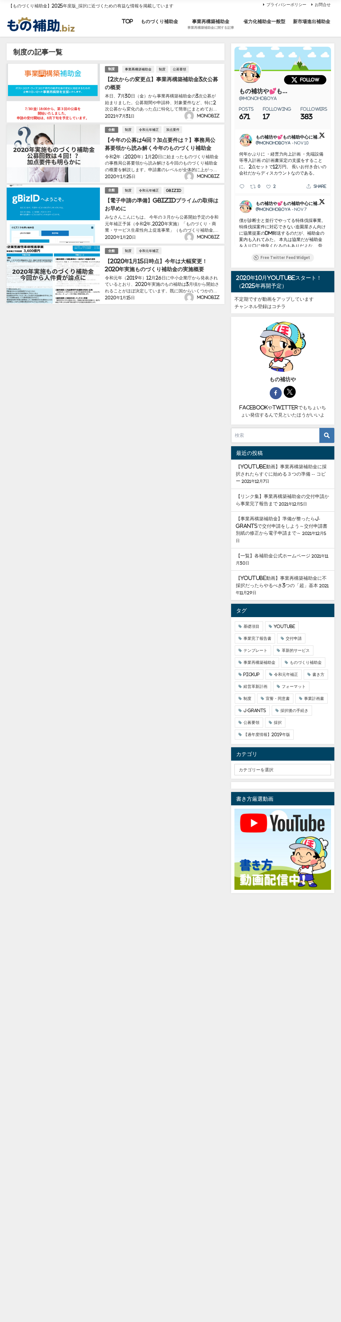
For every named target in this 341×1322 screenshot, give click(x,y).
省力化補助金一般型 (264, 21)
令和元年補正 (149, 129)
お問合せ (323, 5)
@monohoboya (258, 98)
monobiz (208, 116)
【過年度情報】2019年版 (266, 735)
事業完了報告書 (257, 638)
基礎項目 (251, 626)
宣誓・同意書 (278, 699)
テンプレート (255, 650)
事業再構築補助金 (138, 69)
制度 (111, 68)
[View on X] (322, 135)
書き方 (318, 675)
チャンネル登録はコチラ (260, 306)
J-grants (254, 711)
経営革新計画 (255, 687)
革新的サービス (296, 650)
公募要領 (179, 69)
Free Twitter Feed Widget (285, 257)
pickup (251, 675)
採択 (278, 723)
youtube (284, 626)
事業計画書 (314, 699)
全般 (111, 129)
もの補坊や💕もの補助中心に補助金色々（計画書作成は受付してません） (264, 91)
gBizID (173, 190)
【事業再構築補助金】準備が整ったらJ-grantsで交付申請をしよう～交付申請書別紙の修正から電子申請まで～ (281, 525)
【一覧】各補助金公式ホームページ (273, 555)
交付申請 (294, 638)
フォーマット (294, 687)
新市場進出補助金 (311, 21)
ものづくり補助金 (159, 21)
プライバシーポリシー (286, 5)
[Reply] (242, 186)
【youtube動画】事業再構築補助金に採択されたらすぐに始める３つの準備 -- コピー (281, 473)
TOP (127, 21)
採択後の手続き (294, 711)
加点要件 (172, 129)
